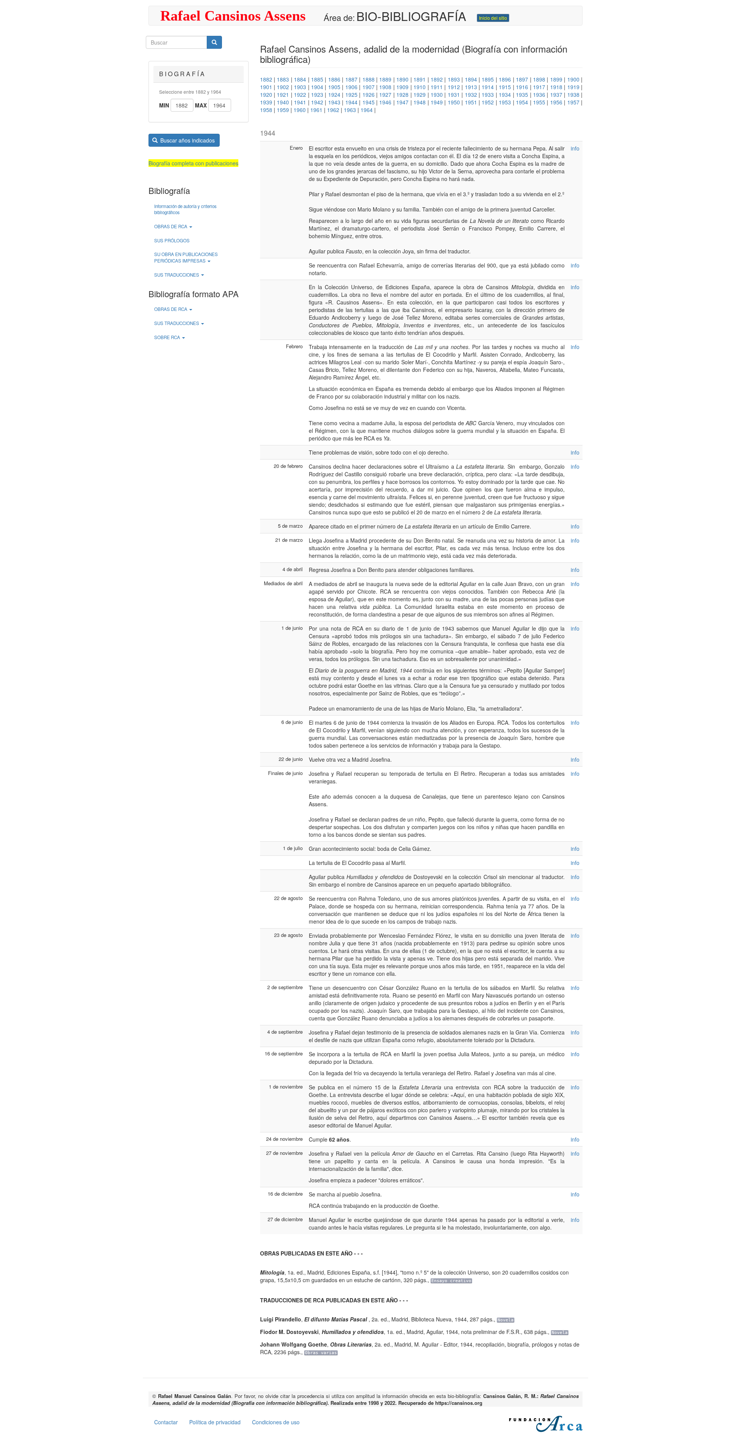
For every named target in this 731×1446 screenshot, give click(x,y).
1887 (351, 79)
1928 (402, 94)
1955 (539, 102)
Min (164, 105)
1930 (437, 94)
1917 (539, 87)
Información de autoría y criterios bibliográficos (185, 209)
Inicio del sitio (493, 17)
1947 (402, 102)
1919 (573, 87)
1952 (488, 102)
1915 (505, 87)
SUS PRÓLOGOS (172, 240)
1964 (367, 110)
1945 (368, 102)
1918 (556, 87)
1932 (471, 94)
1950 (454, 102)
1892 (437, 79)
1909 (402, 87)
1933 (488, 94)
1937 (556, 94)
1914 (488, 87)
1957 (573, 102)
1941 (300, 102)
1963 (350, 110)
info (575, 148)
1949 (437, 102)
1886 (334, 79)
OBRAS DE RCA (171, 226)
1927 (385, 94)
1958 (266, 110)
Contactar (166, 1422)
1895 (488, 79)
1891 (419, 79)
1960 (300, 110)
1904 (317, 87)
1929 (419, 94)
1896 (505, 79)
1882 (266, 79)
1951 (471, 102)
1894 (471, 79)
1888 (368, 79)
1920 (266, 94)
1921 (283, 94)
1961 (316, 110)
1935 (522, 94)
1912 (454, 87)
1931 (454, 94)
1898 (539, 79)
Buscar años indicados (187, 140)
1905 (334, 87)
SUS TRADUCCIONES (177, 275)
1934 (505, 94)
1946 (385, 102)
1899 (556, 79)
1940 (283, 102)
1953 (505, 102)
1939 (266, 102)
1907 (368, 87)
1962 (333, 110)
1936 (539, 94)
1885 (317, 79)
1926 (368, 94)
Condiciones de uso (276, 1422)
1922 (300, 94)
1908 (385, 87)
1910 (419, 87)
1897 (522, 79)
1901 (266, 87)
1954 (522, 102)
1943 (334, 102)
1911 (437, 87)
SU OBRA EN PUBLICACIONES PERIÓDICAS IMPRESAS (186, 257)
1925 (351, 94)
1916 (522, 87)
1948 (419, 102)
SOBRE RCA (167, 337)
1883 (283, 79)
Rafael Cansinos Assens (233, 16)
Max (201, 105)
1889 (385, 79)
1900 (573, 79)
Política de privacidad (215, 1422)
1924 (334, 94)
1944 (351, 102)
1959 (283, 110)
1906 (351, 87)
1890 (402, 79)
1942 (317, 102)
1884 (300, 79)
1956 (556, 102)
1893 (454, 79)
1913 (471, 87)
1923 (317, 94)
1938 (573, 94)
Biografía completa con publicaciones (193, 163)
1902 (283, 87)
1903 (300, 87)
